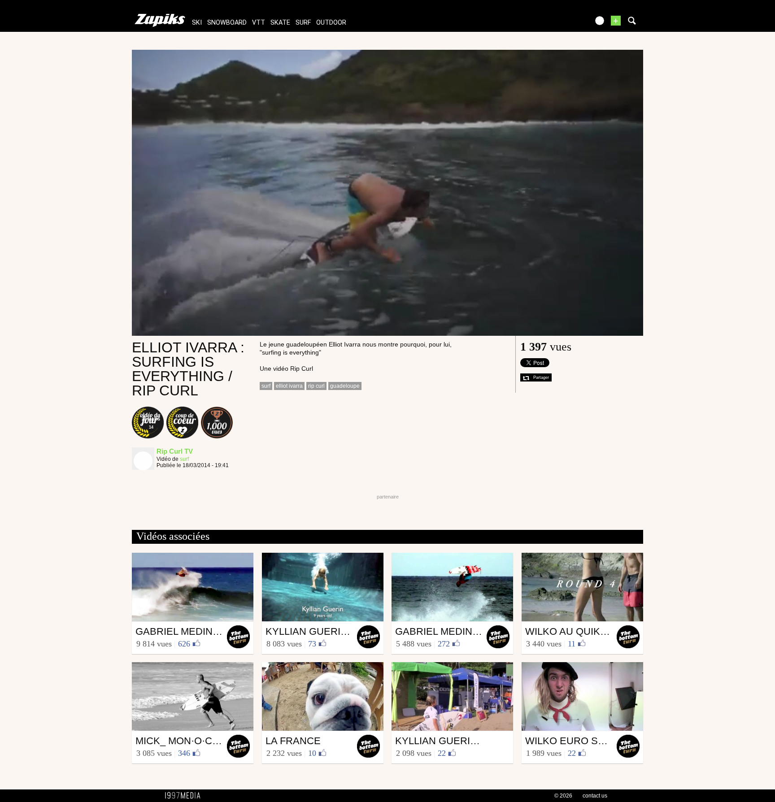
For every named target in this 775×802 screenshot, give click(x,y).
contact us (595, 796)
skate (280, 22)
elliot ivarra (289, 386)
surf (303, 22)
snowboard (227, 22)
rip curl (316, 386)
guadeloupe (345, 386)
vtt (258, 22)
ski (197, 22)
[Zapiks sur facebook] (563, 23)
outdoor (331, 22)
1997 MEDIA (185, 795)
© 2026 (563, 796)
